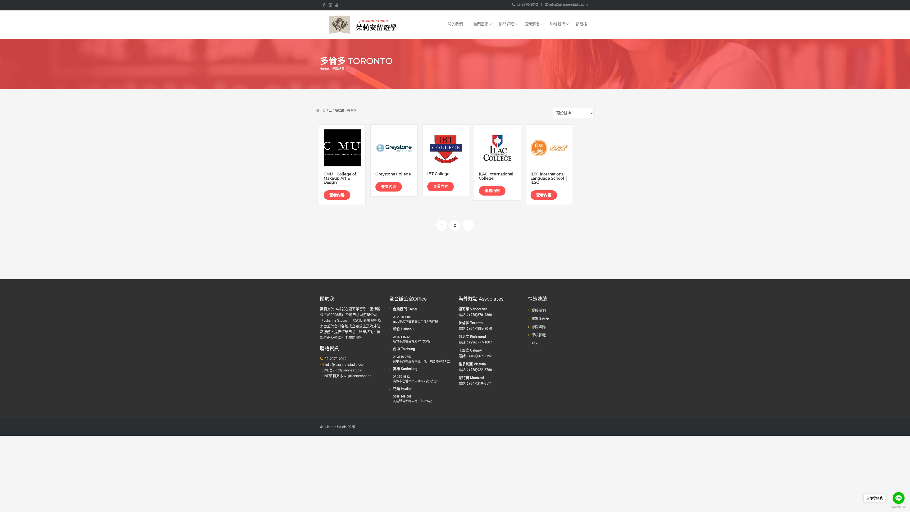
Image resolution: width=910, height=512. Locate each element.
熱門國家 (481, 24)
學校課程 (539, 335)
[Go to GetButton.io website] (898, 507)
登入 (535, 343)
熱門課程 (507, 24)
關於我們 (456, 24)
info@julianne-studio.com (568, 4)
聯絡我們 (558, 24)
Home (324, 69)
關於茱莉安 (540, 318)
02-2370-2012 (527, 4)
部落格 (581, 24)
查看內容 (337, 195)
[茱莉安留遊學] (362, 24)
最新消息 (532, 24)
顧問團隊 (539, 327)
